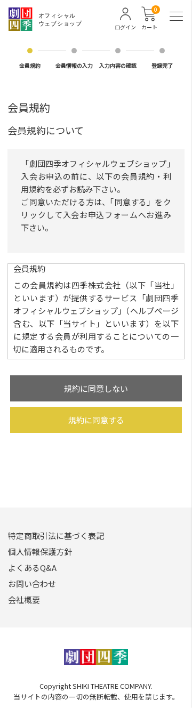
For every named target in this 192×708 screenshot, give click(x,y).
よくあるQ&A (32, 567)
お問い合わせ (32, 583)
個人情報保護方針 (40, 551)
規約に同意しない (96, 388)
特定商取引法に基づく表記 (56, 535)
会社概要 (24, 599)
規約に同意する (96, 419)
